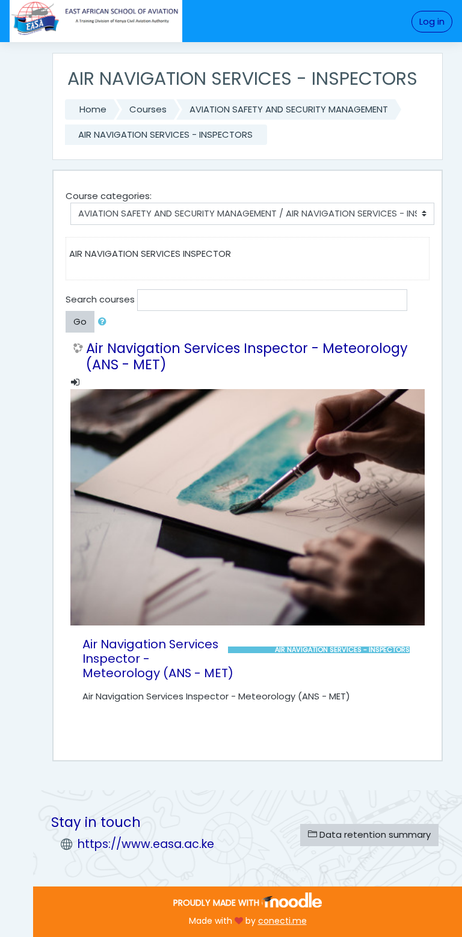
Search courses (100, 299)
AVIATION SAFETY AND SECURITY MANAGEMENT (288, 109)
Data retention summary (374, 834)
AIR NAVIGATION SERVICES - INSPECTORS (165, 134)
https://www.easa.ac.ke (146, 844)
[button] (104, 322)
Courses (148, 109)
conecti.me (282, 921)
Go (80, 321)
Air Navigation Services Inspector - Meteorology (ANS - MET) (247, 356)
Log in (432, 21)
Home (92, 109)
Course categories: (109, 195)
